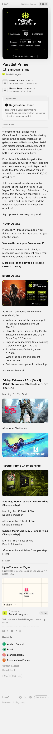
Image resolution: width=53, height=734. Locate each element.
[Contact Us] (30, 697)
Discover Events (29, 4)
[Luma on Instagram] (20, 697)
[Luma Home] (5, 4)
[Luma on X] (25, 697)
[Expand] (25, 626)
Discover (6, 702)
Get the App (41, 697)
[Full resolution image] (25, 293)
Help (23, 702)
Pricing (16, 702)
